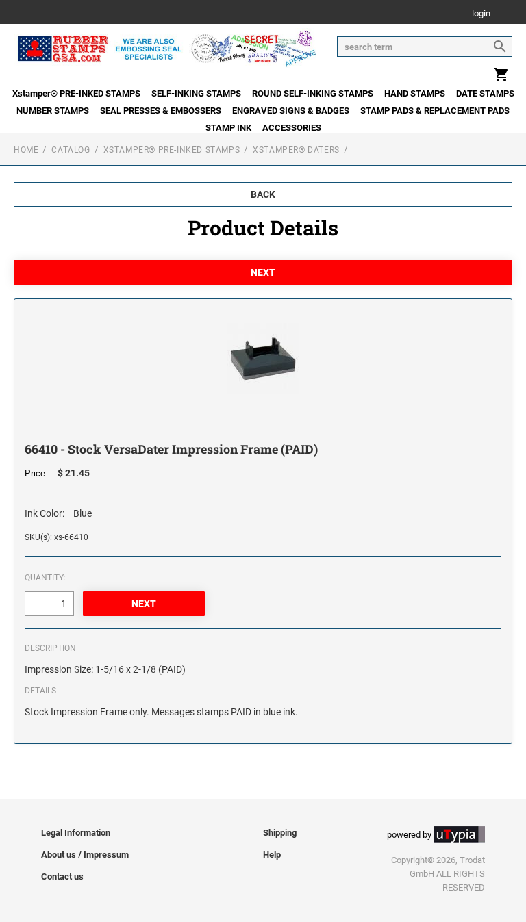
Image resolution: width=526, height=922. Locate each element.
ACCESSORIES (291, 128)
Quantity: (45, 577)
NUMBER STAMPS (52, 110)
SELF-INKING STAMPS (196, 93)
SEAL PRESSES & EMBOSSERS (160, 110)
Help (272, 854)
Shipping (280, 833)
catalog (70, 150)
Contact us (62, 876)
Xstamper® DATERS (296, 150)
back (263, 194)
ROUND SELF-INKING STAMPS (312, 93)
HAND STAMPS (414, 93)
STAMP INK (228, 128)
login (481, 14)
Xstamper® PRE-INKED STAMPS (76, 93)
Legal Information (75, 833)
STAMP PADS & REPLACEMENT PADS (435, 110)
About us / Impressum (85, 854)
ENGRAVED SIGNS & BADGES (290, 110)
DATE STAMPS (485, 93)
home (26, 150)
